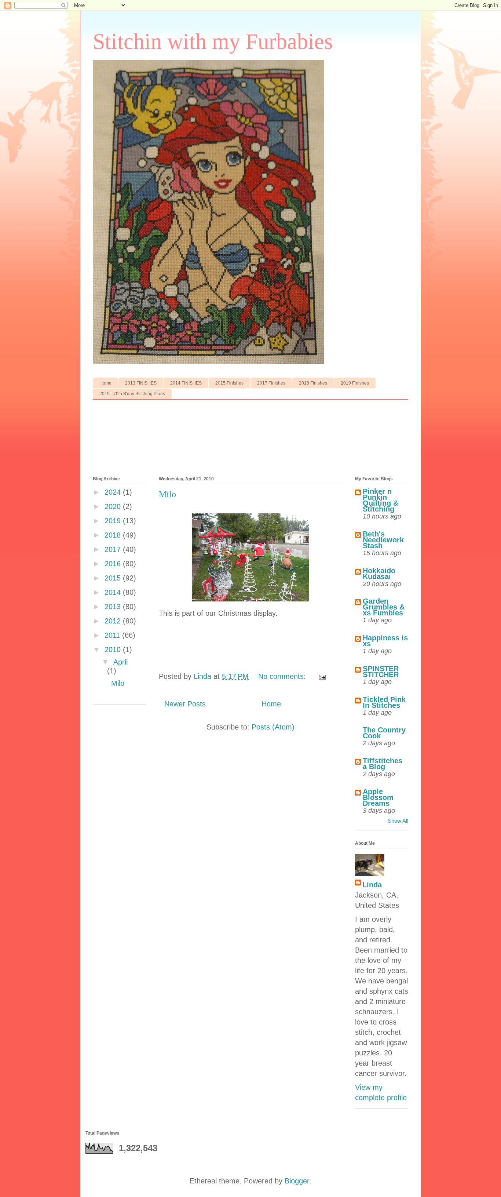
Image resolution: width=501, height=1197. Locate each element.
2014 (114, 592)
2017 (114, 549)
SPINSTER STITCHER (381, 671)
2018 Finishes (313, 383)
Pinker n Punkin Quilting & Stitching (380, 500)
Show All (398, 821)
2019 (114, 521)
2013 (114, 607)
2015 (114, 578)
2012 (114, 621)
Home (105, 383)
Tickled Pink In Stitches (384, 702)
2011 (113, 635)
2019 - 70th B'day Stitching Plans (132, 393)
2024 (114, 492)
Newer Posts (185, 704)
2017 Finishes (271, 383)
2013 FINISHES (141, 383)
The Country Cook (384, 733)
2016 (114, 564)
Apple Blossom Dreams (378, 797)
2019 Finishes (355, 383)
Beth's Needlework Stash (383, 540)
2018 (114, 535)
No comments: (283, 676)
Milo (167, 494)
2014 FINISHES (186, 383)
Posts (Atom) (273, 727)
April (120, 662)
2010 (114, 649)
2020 (114, 506)
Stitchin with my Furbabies (213, 41)
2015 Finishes (229, 383)
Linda (372, 885)
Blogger (297, 1181)
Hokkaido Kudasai (379, 574)
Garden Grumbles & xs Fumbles (384, 607)
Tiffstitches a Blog (382, 764)
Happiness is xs (385, 641)
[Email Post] (321, 676)
